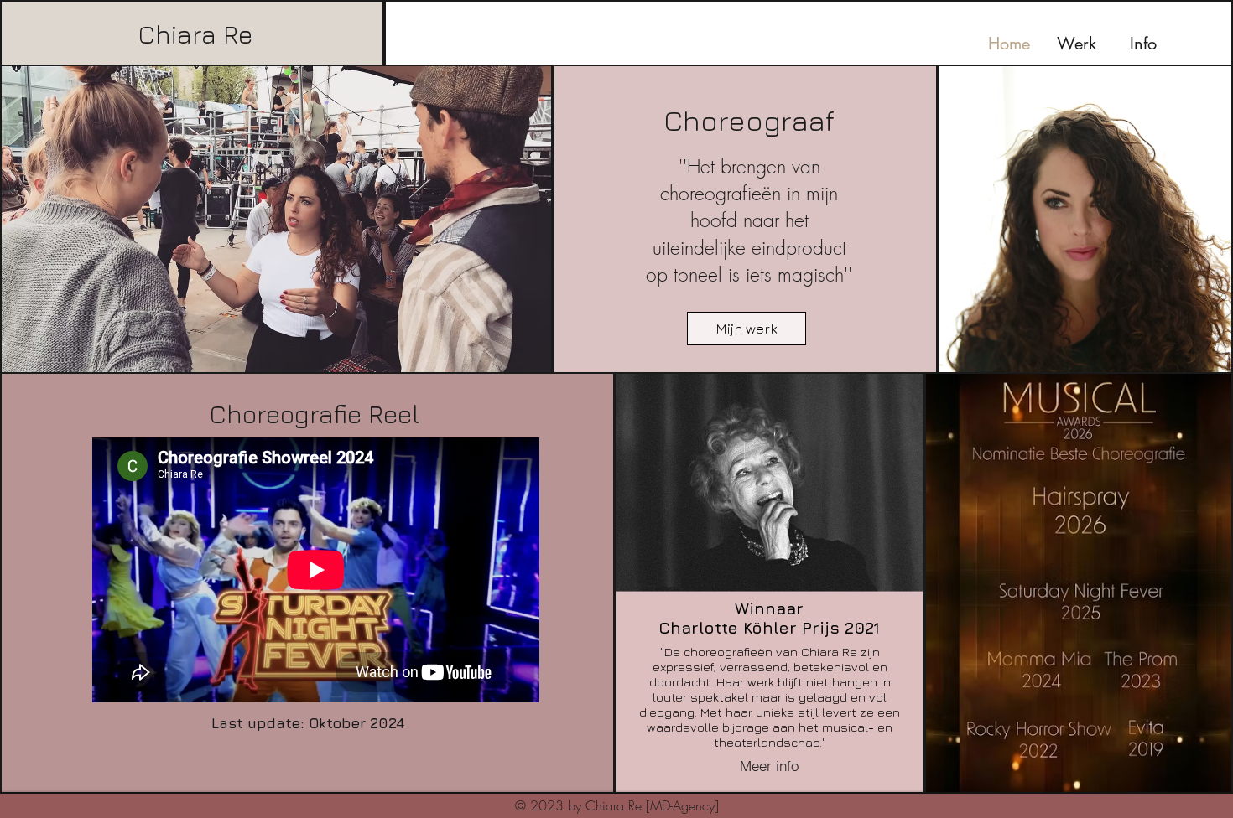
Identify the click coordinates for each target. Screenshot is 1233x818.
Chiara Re (195, 34)
